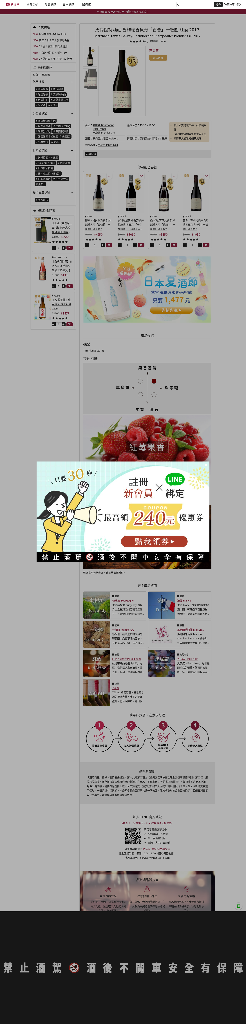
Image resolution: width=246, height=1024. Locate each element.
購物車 (231, 4)
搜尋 (218, 4)
